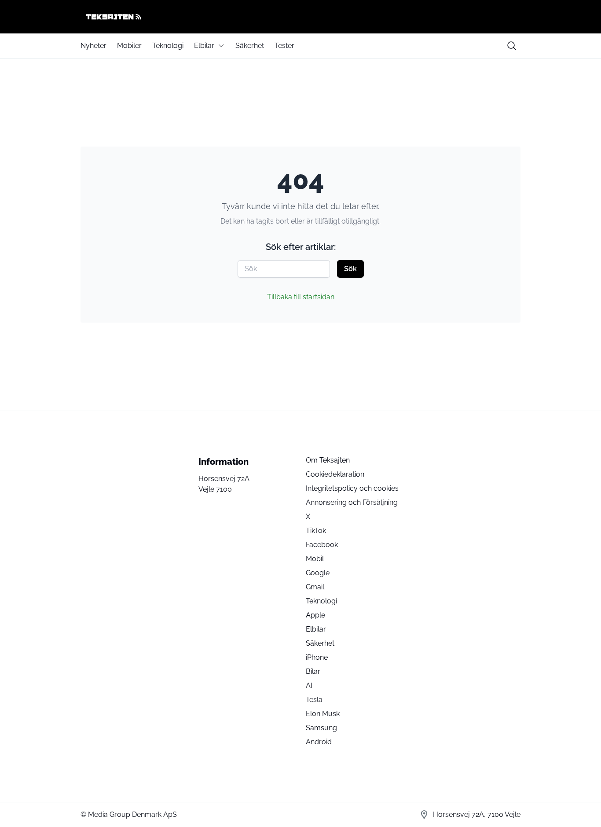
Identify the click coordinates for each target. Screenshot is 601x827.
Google (318, 573)
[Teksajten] (300, 16)
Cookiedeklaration (335, 474)
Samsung (321, 728)
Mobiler (129, 45)
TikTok (316, 530)
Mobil (315, 559)
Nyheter (93, 45)
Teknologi (167, 45)
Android (319, 742)
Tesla (314, 699)
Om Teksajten (328, 460)
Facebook (322, 544)
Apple (315, 615)
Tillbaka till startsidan (300, 297)
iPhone (317, 657)
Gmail (315, 587)
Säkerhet (249, 45)
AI (309, 685)
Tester (284, 45)
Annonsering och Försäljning (352, 502)
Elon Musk (323, 713)
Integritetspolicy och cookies (352, 488)
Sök (350, 269)
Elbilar (204, 45)
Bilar (313, 671)
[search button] (511, 46)
